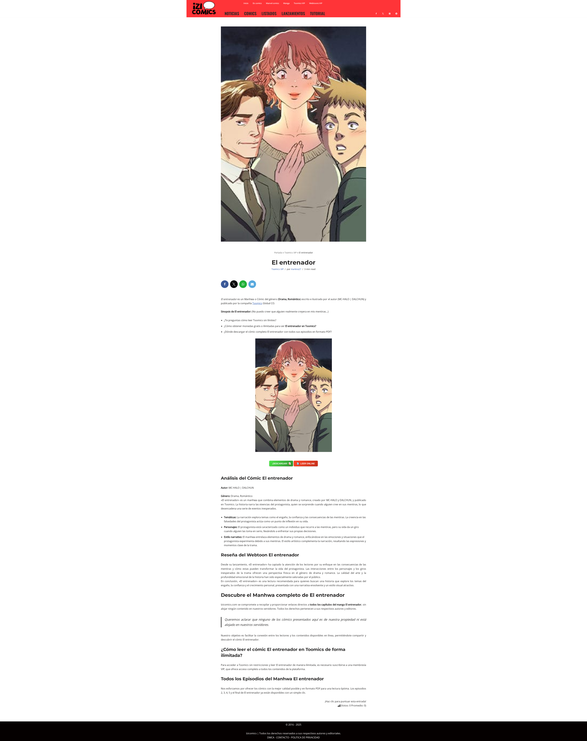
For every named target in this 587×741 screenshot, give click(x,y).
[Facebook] (376, 11)
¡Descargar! (279, 463)
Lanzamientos (293, 13)
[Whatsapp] (243, 284)
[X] (383, 11)
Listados (269, 13)
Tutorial (317, 13)
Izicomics (251, 733)
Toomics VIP (299, 3)
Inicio (246, 3)
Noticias (232, 13)
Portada (278, 252)
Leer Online (307, 463)
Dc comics (257, 3)
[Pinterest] (389, 11)
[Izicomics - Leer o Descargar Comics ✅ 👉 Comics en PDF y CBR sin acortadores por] (205, 8)
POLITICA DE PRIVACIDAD (305, 737)
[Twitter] (234, 284)
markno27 (296, 269)
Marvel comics (272, 3)
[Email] (252, 284)
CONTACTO (282, 737)
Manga (286, 3)
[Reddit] (396, 11)
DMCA (270, 737)
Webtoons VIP (315, 3)
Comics (250, 13)
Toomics (257, 303)
